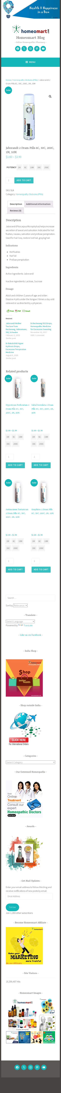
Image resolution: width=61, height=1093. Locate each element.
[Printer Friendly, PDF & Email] (18, 310)
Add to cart (24, 180)
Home (8, 80)
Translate (28, 625)
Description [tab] (16, 203)
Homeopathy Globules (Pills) (25, 80)
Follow (12, 907)
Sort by (9, 605)
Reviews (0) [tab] (15, 210)
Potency (11, 167)
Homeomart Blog (30, 38)
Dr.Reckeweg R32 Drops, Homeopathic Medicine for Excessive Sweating (41, 326)
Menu (32, 62)
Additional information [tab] (38, 203)
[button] (50, 96)
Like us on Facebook (30, 635)
